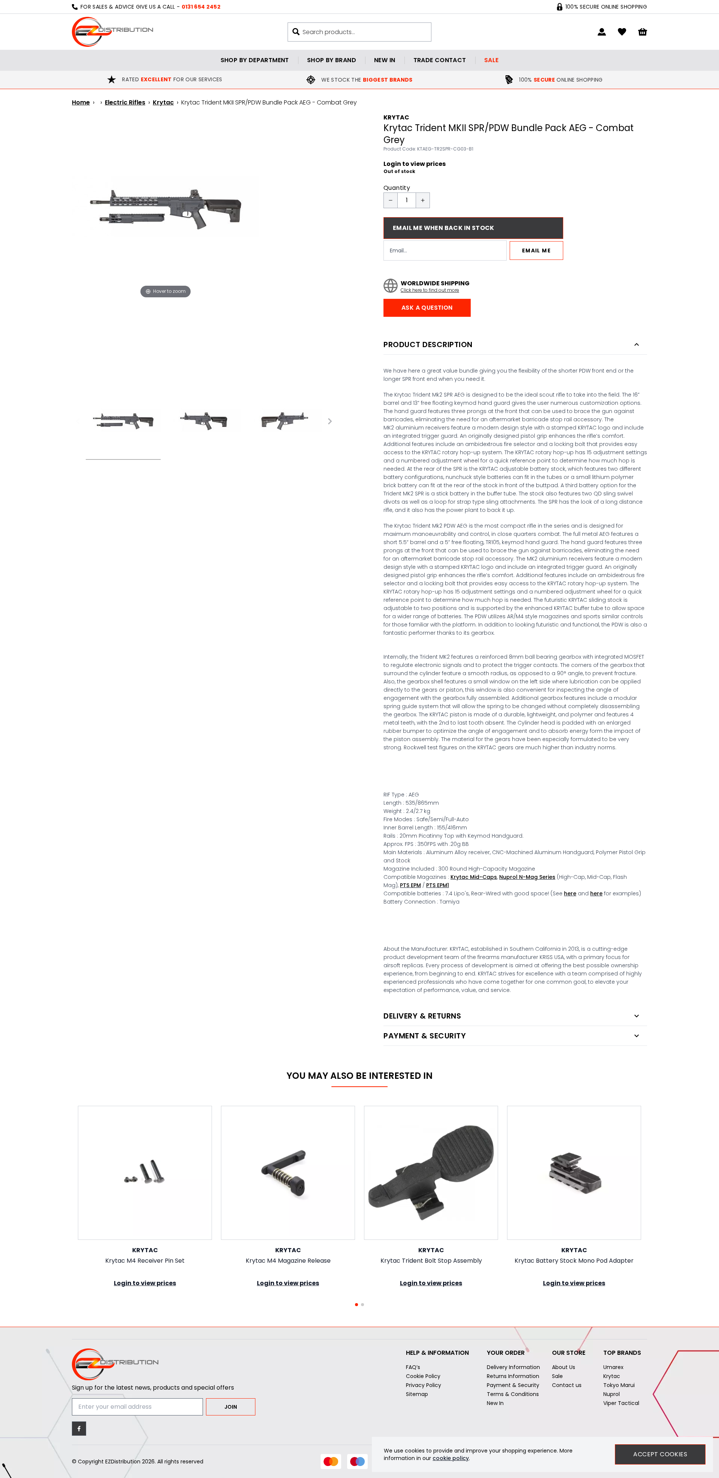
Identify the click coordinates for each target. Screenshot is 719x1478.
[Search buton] (296, 31)
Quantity (396, 187)
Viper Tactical (621, 1403)
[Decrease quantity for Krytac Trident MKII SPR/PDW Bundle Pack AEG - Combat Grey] (390, 200)
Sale (491, 60)
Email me (536, 250)
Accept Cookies (660, 1454)
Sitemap (417, 1394)
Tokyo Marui (619, 1385)
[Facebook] (79, 1428)
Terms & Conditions (513, 1394)
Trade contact (439, 60)
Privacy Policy (423, 1385)
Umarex (613, 1367)
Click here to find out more (430, 290)
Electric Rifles (125, 102)
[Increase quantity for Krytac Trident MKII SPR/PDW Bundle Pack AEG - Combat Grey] (423, 200)
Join (230, 1407)
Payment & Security (513, 1385)
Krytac (163, 102)
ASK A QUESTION (427, 307)
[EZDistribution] (112, 32)
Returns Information (513, 1376)
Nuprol (611, 1394)
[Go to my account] (602, 32)
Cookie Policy (423, 1376)
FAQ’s (413, 1367)
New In (495, 1403)
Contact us (567, 1385)
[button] (356, 1304)
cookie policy (451, 1458)
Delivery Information (513, 1367)
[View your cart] (642, 32)
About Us (563, 1367)
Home (81, 102)
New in (384, 60)
